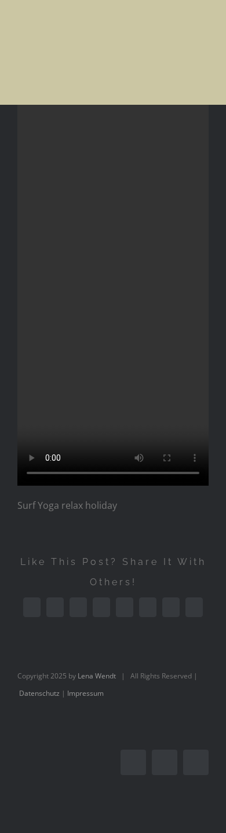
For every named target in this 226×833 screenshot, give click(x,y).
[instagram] (164, 762)
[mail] (196, 762)
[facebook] (133, 762)
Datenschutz (39, 693)
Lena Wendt (97, 676)
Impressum (85, 693)
